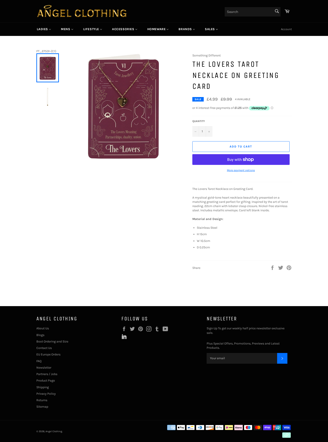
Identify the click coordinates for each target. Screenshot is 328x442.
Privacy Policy (46, 394)
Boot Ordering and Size (52, 341)
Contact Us (44, 348)
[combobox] (252, 12)
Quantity (198, 121)
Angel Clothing (54, 431)
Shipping (42, 387)
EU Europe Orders (48, 354)
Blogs (40, 335)
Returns (41, 400)
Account (286, 29)
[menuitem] (44, 29)
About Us (42, 328)
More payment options (241, 170)
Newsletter (43, 367)
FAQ (39, 361)
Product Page (45, 380)
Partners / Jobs (46, 374)
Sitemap (42, 407)
